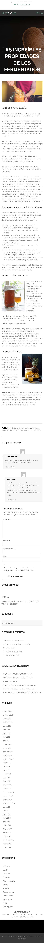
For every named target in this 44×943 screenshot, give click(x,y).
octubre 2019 (7, 755)
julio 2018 (6, 811)
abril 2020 (6, 741)
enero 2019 (7, 789)
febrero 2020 (7, 744)
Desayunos (6, 874)
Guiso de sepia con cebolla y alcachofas (16, 644)
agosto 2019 (7, 763)
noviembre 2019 (8, 752)
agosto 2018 (7, 807)
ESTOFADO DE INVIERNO (11, 655)
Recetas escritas (8, 892)
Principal (6, 888)
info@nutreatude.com (23, 4)
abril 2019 (6, 777)
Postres (5, 885)
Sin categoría (37, 430)
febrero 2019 (7, 785)
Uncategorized (8, 907)
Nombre (6, 541)
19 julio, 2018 (9, 467)
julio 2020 (6, 730)
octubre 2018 (7, 800)
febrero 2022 (7, 711)
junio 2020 (6, 733)
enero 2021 (7, 719)
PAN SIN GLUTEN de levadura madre (24, 685)
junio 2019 (6, 770)
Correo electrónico (10, 549)
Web (4, 557)
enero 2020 (7, 748)
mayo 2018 (7, 818)
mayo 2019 (7, 774)
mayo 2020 (7, 737)
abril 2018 (6, 822)
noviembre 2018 (8, 796)
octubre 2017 (7, 844)
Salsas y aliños (8, 896)
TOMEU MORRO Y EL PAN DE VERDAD (29, 692)
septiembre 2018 (9, 803)
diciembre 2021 (8, 715)
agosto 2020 (7, 726)
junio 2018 (6, 814)
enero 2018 (7, 833)
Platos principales (9, 881)
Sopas (5, 903)
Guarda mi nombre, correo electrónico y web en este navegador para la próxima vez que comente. (21, 569)
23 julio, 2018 (11, 500)
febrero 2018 (7, 829)
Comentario (7, 519)
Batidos (5, 870)
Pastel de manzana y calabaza (13, 652)
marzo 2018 (7, 825)
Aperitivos (6, 866)
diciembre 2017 (8, 836)
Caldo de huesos (8, 648)
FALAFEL (14, 681)
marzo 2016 (7, 847)
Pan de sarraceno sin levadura (13, 640)
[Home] (7, 13)
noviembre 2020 (8, 722)
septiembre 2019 (9, 759)
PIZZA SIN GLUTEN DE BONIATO (22, 674)
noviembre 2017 (8, 840)
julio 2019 (6, 766)
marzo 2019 (7, 781)
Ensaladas (6, 877)
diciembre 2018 (8, 792)
